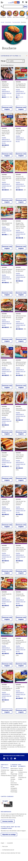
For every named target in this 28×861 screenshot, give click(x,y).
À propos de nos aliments (22, 773)
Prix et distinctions (14, 782)
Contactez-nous (5, 770)
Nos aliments (8, 22)
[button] (2, 2)
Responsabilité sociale (14, 785)
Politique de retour (5, 775)
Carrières (13, 779)
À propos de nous (14, 765)
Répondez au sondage (9, 834)
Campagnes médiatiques (14, 789)
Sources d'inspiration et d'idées (22, 777)
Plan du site (5, 846)
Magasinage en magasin (14, 774)
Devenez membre (7, 821)
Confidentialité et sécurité (8, 850)
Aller (25, 6)
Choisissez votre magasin (7, 108)
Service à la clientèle (5, 766)
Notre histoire (14, 768)
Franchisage (14, 792)
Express (13, 777)
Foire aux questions (3, 772)
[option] (3, 14)
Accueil (2, 22)
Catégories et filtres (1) (11, 55)
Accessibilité (10, 843)
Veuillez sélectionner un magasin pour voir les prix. (6, 92)
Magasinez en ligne (14, 771)
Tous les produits (16, 22)
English (2, 843)
